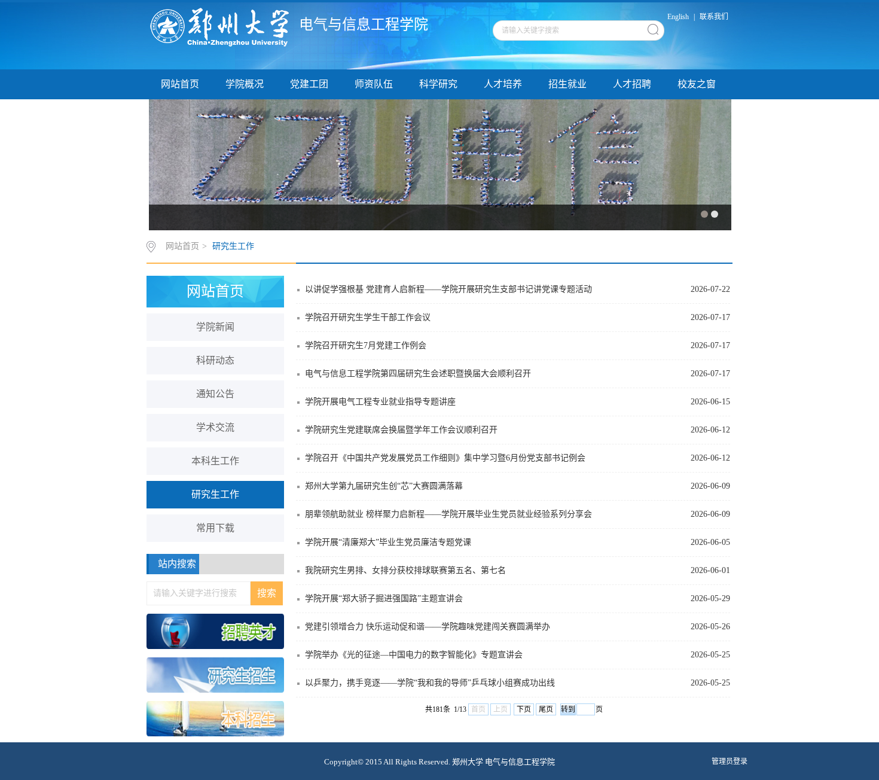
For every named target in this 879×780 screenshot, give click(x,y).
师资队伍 (374, 84)
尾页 (546, 709)
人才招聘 (632, 84)
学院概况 (244, 84)
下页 (524, 709)
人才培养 (503, 84)
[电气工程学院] (223, 27)
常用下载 (215, 528)
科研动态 (215, 360)
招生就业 (567, 84)
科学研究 (438, 84)
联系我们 (714, 17)
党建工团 (309, 84)
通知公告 (215, 394)
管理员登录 (729, 761)
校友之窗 (696, 84)
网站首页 (180, 84)
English (678, 17)
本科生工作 (215, 461)
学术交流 (215, 427)
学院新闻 (215, 327)
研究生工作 (233, 246)
